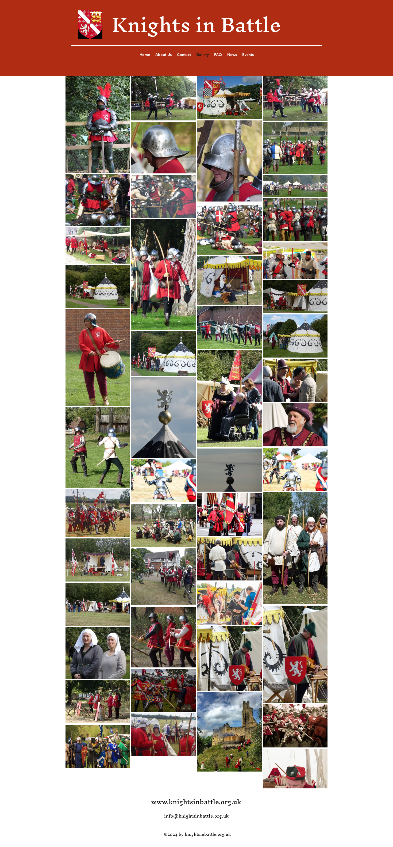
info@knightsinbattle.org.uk (196, 816)
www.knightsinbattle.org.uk (196, 801)
